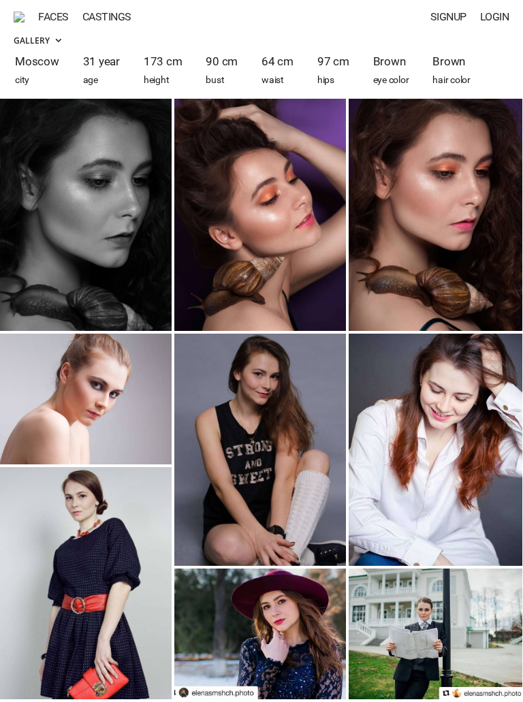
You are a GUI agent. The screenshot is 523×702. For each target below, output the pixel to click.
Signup (448, 16)
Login (494, 16)
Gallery (33, 40)
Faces (53, 16)
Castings (106, 16)
